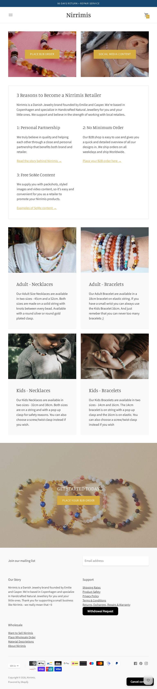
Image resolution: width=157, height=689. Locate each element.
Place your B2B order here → (102, 161)
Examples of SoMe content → (37, 208)
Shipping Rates (92, 587)
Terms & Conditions (94, 600)
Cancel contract (140, 681)
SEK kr (13, 665)
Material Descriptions (21, 641)
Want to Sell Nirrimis (20, 633)
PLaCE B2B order (42, 54)
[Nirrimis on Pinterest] (140, 663)
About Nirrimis (17, 646)
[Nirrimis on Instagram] (146, 663)
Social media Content (115, 54)
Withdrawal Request (100, 611)
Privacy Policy (91, 596)
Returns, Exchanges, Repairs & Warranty (106, 604)
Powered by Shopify (18, 681)
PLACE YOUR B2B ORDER (78, 500)
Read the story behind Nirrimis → (39, 161)
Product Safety (91, 592)
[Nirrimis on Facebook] (135, 663)
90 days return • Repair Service (78, 3)
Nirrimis (31, 677)
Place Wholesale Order (22, 637)
